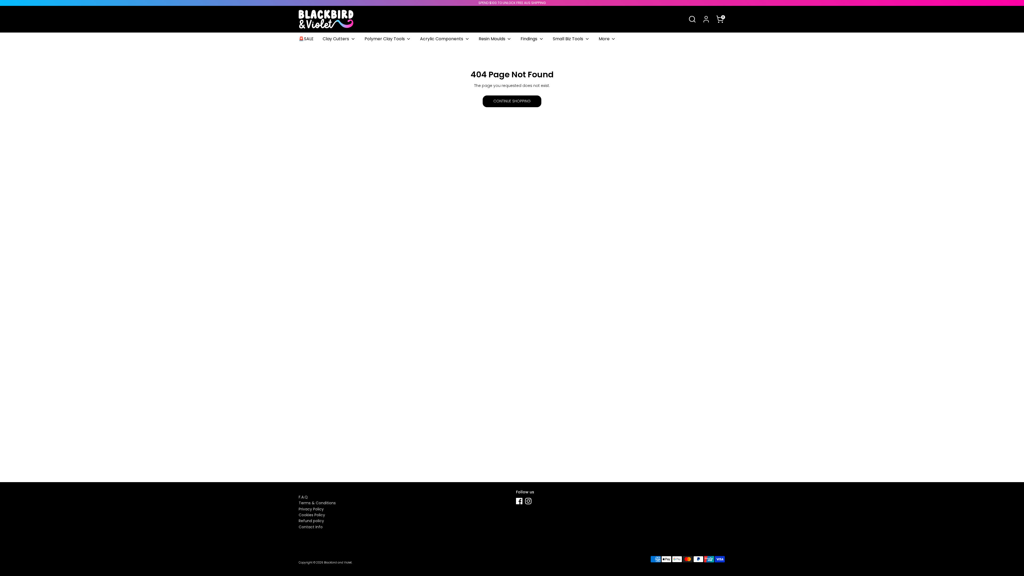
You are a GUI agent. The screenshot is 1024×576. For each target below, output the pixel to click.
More (605, 39)
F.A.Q (303, 497)
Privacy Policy (311, 509)
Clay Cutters (336, 39)
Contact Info (311, 527)
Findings (529, 39)
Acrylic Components (442, 39)
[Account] (706, 19)
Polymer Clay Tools (385, 39)
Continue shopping (512, 101)
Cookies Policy (312, 515)
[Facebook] (519, 501)
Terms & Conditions (317, 503)
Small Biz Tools (568, 39)
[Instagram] (528, 501)
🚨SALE (306, 39)
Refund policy (311, 520)
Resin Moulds (492, 39)
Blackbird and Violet (338, 563)
